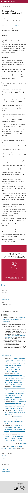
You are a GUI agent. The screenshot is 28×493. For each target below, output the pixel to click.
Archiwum (13, 5)
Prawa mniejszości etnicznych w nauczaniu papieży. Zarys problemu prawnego (13, 436)
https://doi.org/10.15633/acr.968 (12, 25)
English (4, 456)
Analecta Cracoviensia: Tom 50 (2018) (13, 440)
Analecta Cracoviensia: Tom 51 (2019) (13, 390)
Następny (22, 443)
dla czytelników (5, 467)
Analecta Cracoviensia (9, 1)
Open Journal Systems (7, 478)
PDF (5, 285)
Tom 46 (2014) (20, 5)
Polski (3, 458)
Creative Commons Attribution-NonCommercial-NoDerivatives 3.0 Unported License (13, 319)
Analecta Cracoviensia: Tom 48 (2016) (13, 384)
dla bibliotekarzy (6, 471)
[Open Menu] (1, 1)
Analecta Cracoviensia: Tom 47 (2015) (13, 399)
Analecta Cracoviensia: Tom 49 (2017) (13, 362)
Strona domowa (5, 5)
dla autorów (5, 469)
